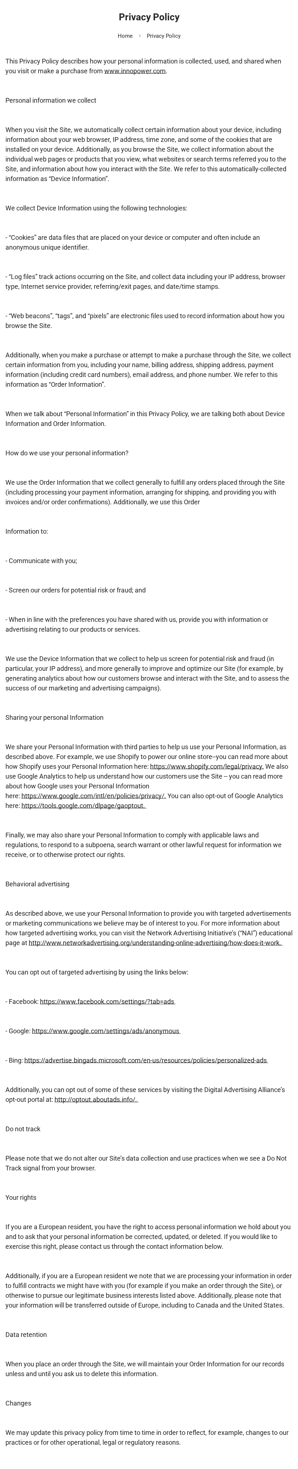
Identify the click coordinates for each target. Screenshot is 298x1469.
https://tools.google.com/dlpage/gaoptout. (83, 805)
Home (125, 36)
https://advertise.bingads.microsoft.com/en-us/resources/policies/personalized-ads (146, 1060)
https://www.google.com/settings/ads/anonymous (106, 1031)
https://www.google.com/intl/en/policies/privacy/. (93, 796)
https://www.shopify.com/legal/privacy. (207, 766)
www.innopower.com (135, 71)
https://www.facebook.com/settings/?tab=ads (108, 1001)
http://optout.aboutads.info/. (96, 1099)
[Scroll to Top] (283, 1429)
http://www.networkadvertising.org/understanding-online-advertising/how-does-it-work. (156, 943)
